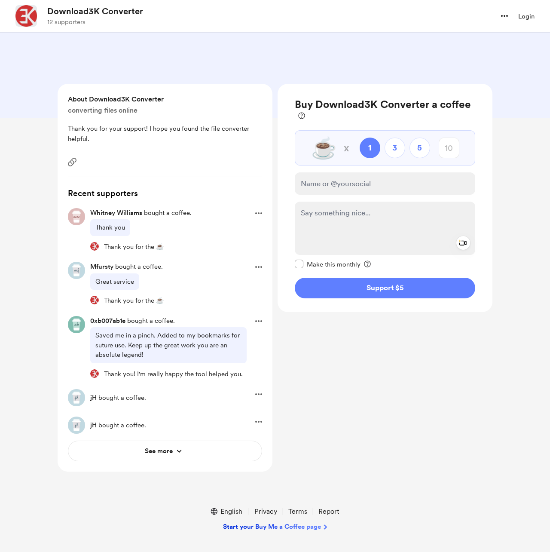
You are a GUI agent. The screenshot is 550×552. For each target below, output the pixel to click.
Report (328, 511)
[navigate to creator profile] (26, 16)
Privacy (265, 511)
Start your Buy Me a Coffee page (272, 527)
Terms (297, 511)
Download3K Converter (95, 11)
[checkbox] (328, 264)
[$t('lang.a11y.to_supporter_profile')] (94, 246)
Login (526, 16)
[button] (504, 16)
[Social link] (72, 162)
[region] (385, 198)
